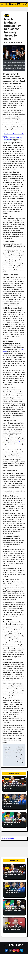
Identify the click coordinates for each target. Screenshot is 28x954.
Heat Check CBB (12, 4)
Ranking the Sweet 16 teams (13, 138)
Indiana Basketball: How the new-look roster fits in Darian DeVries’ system (13, 928)
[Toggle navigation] (2, 4)
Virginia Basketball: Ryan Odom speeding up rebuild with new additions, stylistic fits (13, 784)
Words (6, 15)
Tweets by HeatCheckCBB (8, 838)
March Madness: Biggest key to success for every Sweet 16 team (12, 29)
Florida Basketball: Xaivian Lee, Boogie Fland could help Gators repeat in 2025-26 (14, 821)
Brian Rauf (9, 43)
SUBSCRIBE (7, 140)
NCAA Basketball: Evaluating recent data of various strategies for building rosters (13, 802)
